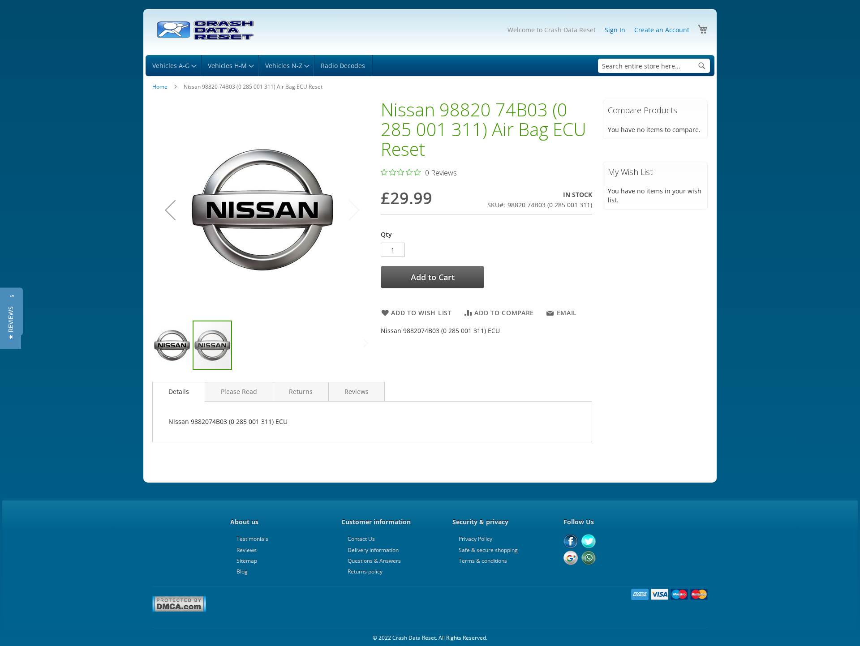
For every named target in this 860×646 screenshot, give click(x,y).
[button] (170, 210)
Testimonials (252, 539)
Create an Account (661, 30)
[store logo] (205, 30)
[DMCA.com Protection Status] (179, 610)
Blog (242, 571)
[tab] (178, 392)
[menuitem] (173, 65)
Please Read (239, 391)
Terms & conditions (483, 561)
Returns (301, 391)
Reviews (356, 391)
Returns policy (365, 571)
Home (160, 86)
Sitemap (246, 561)
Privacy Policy (475, 539)
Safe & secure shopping (488, 550)
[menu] (430, 65)
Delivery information (373, 550)
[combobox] (654, 66)
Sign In (615, 30)
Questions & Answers (374, 561)
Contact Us (361, 539)
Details (178, 391)
